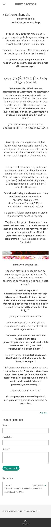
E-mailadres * (7, 437)
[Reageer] (45, 485)
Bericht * (6, 449)
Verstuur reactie (11, 468)
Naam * (5, 425)
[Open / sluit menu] (4, 3)
